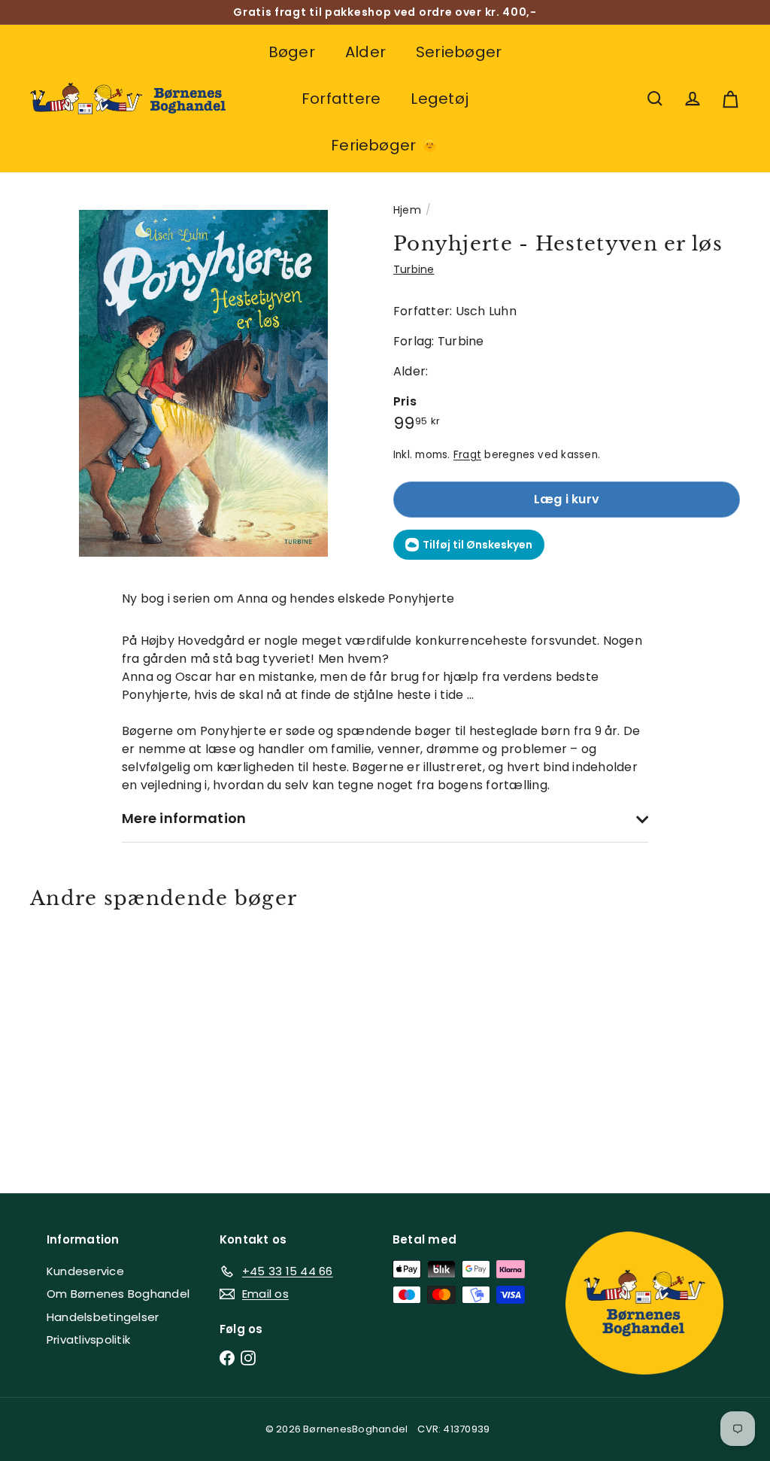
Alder (365, 51)
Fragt (467, 455)
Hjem (407, 209)
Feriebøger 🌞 (385, 145)
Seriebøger (459, 51)
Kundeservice (85, 1271)
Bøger (291, 51)
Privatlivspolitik (88, 1339)
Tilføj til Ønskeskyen (477, 544)
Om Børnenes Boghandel (118, 1294)
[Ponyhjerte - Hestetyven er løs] (83, 1040)
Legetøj (439, 98)
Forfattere (341, 98)
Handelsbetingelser (103, 1317)
